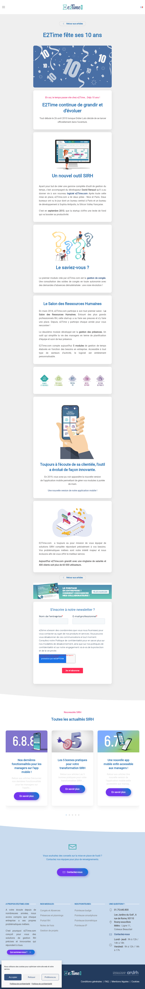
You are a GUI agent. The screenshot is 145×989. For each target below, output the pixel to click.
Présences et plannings (51, 915)
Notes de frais (47, 925)
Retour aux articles (74, 24)
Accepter (13, 977)
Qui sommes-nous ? (18, 952)
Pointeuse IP (81, 925)
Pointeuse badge (83, 910)
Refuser (31, 977)
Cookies (135, 981)
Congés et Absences (50, 910)
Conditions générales (91, 981)
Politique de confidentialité (20, 984)
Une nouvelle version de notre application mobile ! (72, 490)
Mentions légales (120, 981)
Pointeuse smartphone (86, 915)
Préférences (50, 977)
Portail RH (45, 920)
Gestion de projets (49, 930)
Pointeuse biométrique (86, 920)
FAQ (107, 981)
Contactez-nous (74, 872)
